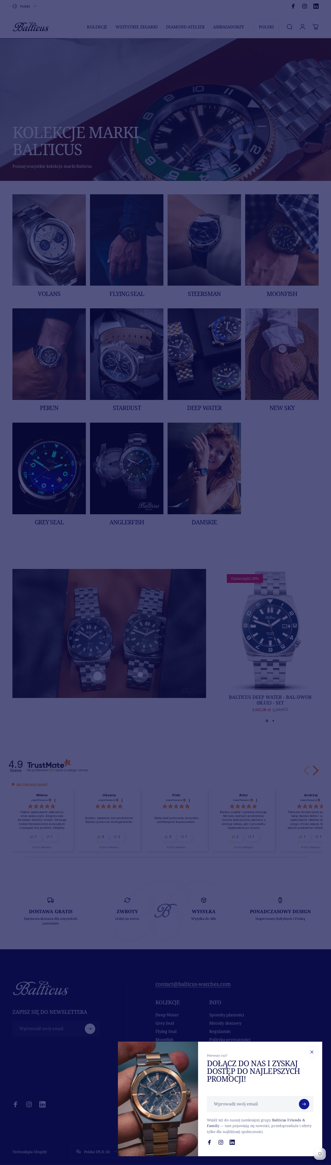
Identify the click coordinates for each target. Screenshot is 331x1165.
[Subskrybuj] (304, 1104)
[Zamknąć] (312, 1052)
